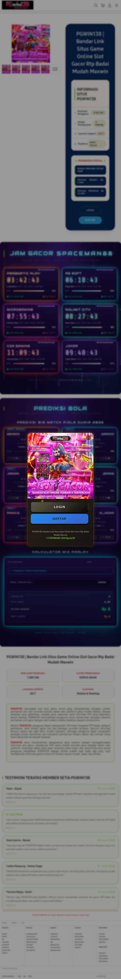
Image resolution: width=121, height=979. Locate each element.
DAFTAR (59, 518)
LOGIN (59, 507)
